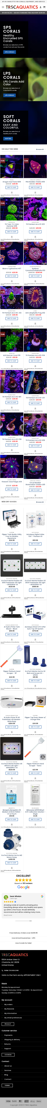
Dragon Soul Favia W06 (12, 182)
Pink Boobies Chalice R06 (35, 182)
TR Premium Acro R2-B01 (11, 397)
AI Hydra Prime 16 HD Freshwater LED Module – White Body (11, 719)
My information (10, 1013)
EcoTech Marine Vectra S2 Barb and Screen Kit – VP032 (35, 673)
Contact (7, 1079)
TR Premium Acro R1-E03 (35, 224)
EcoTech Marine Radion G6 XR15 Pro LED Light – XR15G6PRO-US (11, 766)
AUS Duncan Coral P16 (11, 355)
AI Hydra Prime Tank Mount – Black (12, 628)
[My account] (40, 7)
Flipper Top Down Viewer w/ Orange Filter (35, 718)
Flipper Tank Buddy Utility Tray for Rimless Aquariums (12, 536)
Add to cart (11, 187)
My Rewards (9, 1009)
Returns (7, 1044)
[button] (3, 7)
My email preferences (13, 1018)
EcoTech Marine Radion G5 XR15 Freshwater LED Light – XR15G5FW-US (11, 583)
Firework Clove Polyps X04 (12, 482)
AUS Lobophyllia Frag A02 (35, 313)
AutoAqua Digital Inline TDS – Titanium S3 (35, 535)
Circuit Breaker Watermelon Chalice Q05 (35, 484)
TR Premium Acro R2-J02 (11, 313)
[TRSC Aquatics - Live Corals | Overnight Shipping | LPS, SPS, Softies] (22, 7)
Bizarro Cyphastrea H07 (12, 269)
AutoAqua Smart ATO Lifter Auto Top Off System (35, 628)
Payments (8, 1035)
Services (7, 1070)
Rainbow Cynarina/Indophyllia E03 (35, 270)
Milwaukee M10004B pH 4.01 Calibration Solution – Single (35, 812)
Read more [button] (8, 915)
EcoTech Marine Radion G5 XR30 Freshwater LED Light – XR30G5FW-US (35, 583)
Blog (6, 1075)
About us (8, 1066)
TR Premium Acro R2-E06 (35, 440)
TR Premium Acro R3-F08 (11, 439)
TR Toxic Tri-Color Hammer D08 (12, 225)
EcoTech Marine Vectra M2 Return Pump (11, 856)
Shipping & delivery (12, 1039)
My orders (8, 1004)
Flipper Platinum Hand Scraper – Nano (35, 765)
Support (7, 1048)
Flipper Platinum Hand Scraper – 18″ (11, 672)
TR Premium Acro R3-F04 (35, 355)
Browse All (40, 149)
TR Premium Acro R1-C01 (35, 398)
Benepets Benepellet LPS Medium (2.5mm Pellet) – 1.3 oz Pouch (11, 812)
